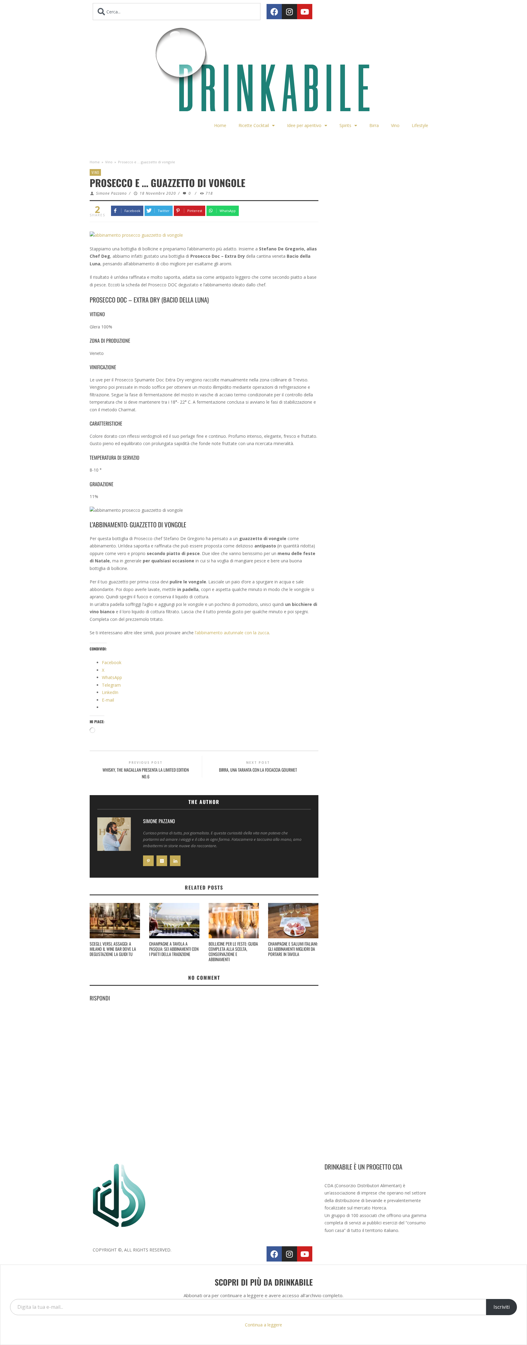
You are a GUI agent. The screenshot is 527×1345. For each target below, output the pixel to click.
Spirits (345, 125)
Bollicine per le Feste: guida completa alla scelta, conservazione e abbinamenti (233, 951)
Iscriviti (501, 1307)
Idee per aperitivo (304, 125)
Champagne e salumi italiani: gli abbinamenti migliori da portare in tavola (293, 948)
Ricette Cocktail (253, 125)
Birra (374, 125)
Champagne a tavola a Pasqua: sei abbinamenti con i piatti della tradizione (174, 948)
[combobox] (176, 11)
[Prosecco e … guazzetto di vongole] (136, 235)
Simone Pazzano (111, 193)
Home (220, 125)
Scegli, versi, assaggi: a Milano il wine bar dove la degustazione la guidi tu (113, 948)
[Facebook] (274, 11)
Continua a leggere (263, 1325)
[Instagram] (289, 11)
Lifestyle (420, 125)
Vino (395, 125)
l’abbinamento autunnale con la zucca (232, 632)
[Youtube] (304, 11)
